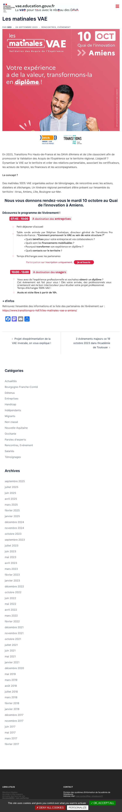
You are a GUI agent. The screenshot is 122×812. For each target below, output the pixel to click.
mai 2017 (10, 732)
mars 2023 (11, 568)
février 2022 (12, 621)
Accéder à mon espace (12, 794)
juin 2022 (10, 598)
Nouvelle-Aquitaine (16, 427)
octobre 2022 (13, 592)
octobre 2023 (13, 533)
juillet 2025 (11, 487)
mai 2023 (10, 557)
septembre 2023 (15, 539)
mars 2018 (11, 697)
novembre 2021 (14, 633)
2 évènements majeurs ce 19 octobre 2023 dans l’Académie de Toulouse (91, 343)
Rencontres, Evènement (56, 27)
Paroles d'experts (15, 439)
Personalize (78, 807)
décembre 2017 (14, 714)
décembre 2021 (14, 627)
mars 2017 (11, 738)
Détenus (10, 392)
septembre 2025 (15, 481)
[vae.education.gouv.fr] (40, 7)
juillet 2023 (11, 545)
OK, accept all (103, 803)
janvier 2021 (12, 662)
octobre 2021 (13, 639)
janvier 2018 (12, 709)
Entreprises (11, 398)
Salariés (9, 451)
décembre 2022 (14, 586)
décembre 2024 (14, 522)
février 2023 (12, 574)
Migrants (10, 416)
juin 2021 (10, 650)
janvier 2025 (12, 516)
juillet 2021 (11, 644)
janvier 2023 (12, 580)
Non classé (11, 422)
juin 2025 (10, 492)
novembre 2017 (14, 720)
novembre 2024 (14, 528)
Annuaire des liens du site (13, 796)
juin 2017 (10, 726)
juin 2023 (10, 551)
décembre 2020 (14, 668)
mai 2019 (10, 674)
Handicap (10, 404)
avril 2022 (11, 609)
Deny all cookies (51, 807)
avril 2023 (11, 563)
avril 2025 (11, 498)
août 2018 (11, 685)
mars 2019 (11, 679)
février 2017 (12, 744)
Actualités (11, 381)
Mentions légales (9, 792)
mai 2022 (10, 603)
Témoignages (13, 457)
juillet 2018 (11, 691)
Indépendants (13, 410)
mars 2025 (11, 504)
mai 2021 (10, 656)
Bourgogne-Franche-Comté (21, 386)
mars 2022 (11, 615)
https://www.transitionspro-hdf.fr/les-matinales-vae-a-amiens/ (39, 310)
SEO (9, 27)
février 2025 (12, 510)
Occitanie (10, 433)
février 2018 (12, 703)
